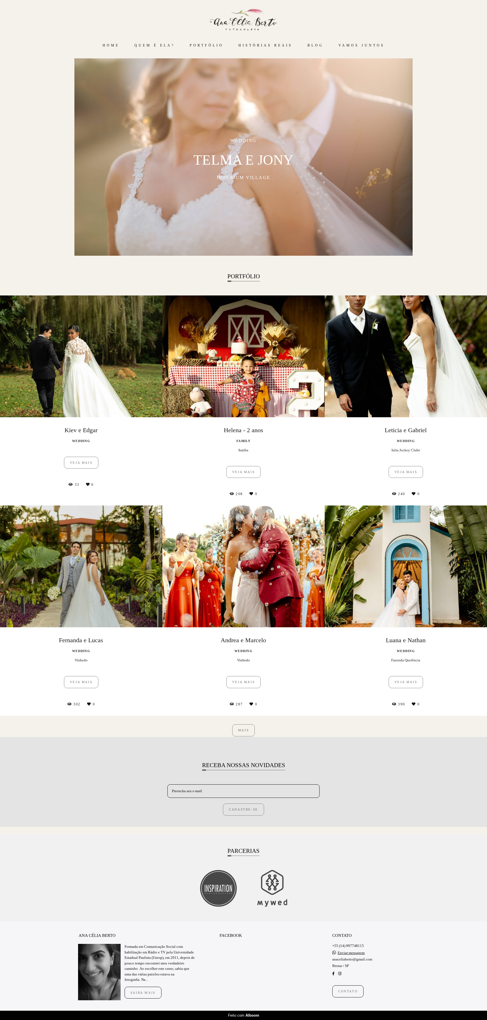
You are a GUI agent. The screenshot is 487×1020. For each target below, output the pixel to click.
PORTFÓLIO (206, 45)
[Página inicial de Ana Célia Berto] (243, 19)
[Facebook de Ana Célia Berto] (333, 973)
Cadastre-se (243, 809)
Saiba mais (143, 992)
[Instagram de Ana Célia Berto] (339, 973)
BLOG (315, 45)
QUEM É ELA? (154, 45)
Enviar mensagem (351, 953)
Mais (243, 730)
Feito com (243, 1015)
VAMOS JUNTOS (361, 45)
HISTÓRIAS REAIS (265, 45)
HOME (111, 45)
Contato (348, 991)
